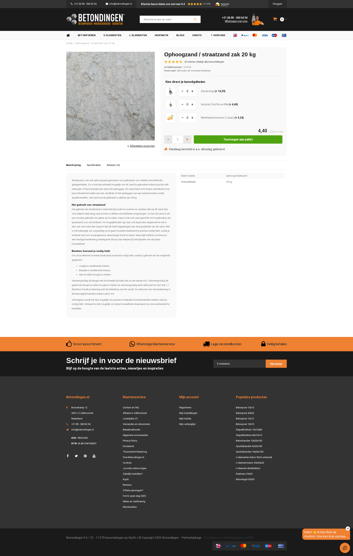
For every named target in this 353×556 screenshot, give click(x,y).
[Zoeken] (195, 19)
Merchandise (130, 507)
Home (68, 35)
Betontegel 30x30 (245, 479)
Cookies (127, 462)
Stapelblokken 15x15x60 (249, 429)
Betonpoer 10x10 (245, 424)
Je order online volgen (135, 468)
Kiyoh (126, 479)
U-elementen (112, 35)
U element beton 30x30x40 (250, 462)
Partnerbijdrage (191, 537)
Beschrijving (73, 165)
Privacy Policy (130, 440)
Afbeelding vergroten (142, 146)
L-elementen (138, 35)
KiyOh (132, 537)
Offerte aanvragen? (133, 490)
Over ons (219, 35)
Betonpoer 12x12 (245, 418)
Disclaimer (128, 446)
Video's (197, 35)
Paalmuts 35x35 (244, 473)
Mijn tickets (185, 418)
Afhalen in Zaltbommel (135, 413)
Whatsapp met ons (236, 21)
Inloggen (277, 3)
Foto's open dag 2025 (134, 496)
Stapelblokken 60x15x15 (249, 435)
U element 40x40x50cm (248, 468)
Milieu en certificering (134, 501)
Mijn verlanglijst (187, 424)
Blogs (180, 35)
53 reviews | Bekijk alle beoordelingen (204, 61)
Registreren (185, 407)
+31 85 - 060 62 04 (80, 424)
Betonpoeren (87, 35)
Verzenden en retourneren (136, 424)
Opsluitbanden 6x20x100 (249, 446)
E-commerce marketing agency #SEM (228, 537)
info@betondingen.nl (120, 3)
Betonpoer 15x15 (245, 407)
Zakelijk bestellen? (133, 473)
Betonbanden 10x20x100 (249, 440)
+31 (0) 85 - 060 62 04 (85, 3)
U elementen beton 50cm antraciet (254, 457)
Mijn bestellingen (188, 413)
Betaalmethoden (131, 429)
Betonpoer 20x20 (245, 413)
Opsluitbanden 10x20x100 (249, 451)
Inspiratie (161, 35)
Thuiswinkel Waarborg (135, 451)
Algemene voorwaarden (135, 435)
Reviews (113, 165)
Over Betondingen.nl (133, 457)
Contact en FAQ (131, 407)
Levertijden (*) (130, 418)
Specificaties (94, 165)
